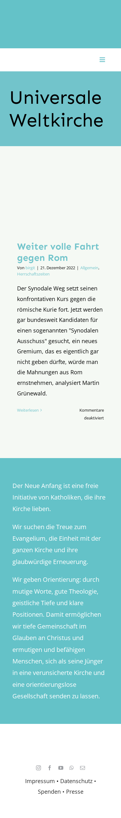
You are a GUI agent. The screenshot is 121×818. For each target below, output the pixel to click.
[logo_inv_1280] (60, 12)
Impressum (40, 781)
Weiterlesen (28, 410)
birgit (30, 267)
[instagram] (38, 767)
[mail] (82, 767)
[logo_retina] (62, 742)
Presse (74, 791)
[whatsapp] (71, 767)
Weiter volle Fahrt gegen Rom (58, 252)
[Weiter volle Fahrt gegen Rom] (60, 198)
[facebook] (49, 767)
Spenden (50, 791)
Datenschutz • (78, 781)
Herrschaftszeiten (33, 274)
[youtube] (60, 767)
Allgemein (89, 267)
